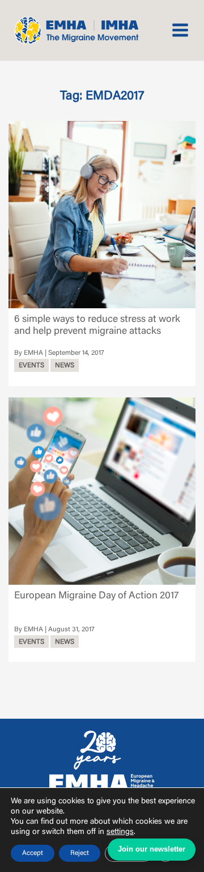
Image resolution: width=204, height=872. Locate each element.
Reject (79, 853)
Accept (32, 853)
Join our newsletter (151, 849)
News (64, 365)
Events (31, 365)
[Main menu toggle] (180, 30)
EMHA (33, 353)
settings (120, 832)
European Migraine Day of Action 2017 (96, 596)
